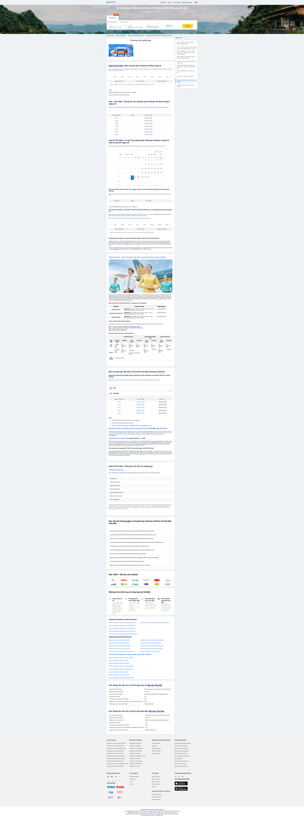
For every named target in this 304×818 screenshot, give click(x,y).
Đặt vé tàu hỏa (156, 781)
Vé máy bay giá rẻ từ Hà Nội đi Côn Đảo (119, 642)
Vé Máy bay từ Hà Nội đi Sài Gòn (115, 746)
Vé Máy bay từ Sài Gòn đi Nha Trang (116, 748)
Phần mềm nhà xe (156, 797)
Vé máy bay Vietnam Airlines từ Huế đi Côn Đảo (159, 35)
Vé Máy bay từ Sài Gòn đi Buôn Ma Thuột (117, 763)
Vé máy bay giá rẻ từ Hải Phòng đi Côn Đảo (152, 648)
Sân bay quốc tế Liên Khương (182, 756)
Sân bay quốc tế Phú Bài (181, 766)
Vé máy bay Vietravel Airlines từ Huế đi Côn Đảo (121, 666)
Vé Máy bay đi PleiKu (134, 758)
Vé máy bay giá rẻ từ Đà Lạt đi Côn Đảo (151, 642)
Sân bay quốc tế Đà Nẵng (181, 748)
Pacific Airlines (156, 753)
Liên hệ (131, 784)
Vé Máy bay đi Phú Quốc (135, 763)
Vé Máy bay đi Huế (134, 766)
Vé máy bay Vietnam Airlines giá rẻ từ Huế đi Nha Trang (123, 633)
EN (195, 2)
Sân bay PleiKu (178, 758)
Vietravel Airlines (156, 751)
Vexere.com (110, 35)
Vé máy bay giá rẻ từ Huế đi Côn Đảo (150, 651)
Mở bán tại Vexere (157, 794)
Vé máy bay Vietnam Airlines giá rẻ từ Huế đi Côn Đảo (122, 631)
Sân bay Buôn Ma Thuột (181, 753)
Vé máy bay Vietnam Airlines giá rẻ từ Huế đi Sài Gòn (122, 622)
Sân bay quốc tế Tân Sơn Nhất (183, 743)
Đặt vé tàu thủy (156, 784)
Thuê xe (170, 2)
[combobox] (109, 27)
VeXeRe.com (128, 244)
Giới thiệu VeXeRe (134, 776)
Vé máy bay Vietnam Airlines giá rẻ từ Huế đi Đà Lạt (122, 628)
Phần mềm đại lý (156, 799)
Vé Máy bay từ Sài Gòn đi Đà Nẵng (116, 756)
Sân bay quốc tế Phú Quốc (182, 761)
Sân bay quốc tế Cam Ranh (182, 751)
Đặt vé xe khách (156, 776)
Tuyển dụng (132, 779)
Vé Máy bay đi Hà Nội (135, 746)
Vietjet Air (154, 746)
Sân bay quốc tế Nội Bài (181, 746)
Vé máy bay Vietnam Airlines (136, 35)
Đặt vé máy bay (156, 779)
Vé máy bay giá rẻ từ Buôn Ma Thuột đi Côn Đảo (121, 651)
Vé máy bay (163, 2)
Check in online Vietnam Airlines (132, 326)
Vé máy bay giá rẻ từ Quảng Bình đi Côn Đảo (152, 645)
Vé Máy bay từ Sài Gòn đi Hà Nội (115, 751)
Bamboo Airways (156, 748)
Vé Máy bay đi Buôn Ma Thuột (137, 756)
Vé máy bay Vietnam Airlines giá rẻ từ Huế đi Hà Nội (122, 625)
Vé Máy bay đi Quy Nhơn (135, 761)
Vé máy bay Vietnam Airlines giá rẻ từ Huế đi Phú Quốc (155, 622)
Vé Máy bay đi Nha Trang (136, 748)
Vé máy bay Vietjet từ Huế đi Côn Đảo (118, 660)
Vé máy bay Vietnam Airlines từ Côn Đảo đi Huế (121, 669)
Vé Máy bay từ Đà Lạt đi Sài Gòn (115, 753)
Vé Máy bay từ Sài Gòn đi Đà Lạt (115, 761)
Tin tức (131, 781)
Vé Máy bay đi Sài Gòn (135, 743)
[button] (140, 531)
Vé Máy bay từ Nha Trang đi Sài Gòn (116, 743)
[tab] (112, 17)
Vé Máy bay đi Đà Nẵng (135, 751)
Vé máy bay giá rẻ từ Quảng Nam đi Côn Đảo (152, 640)
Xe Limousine (177, 2)
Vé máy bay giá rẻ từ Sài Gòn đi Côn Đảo (119, 640)
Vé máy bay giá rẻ (120, 35)
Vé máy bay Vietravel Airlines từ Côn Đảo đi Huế (121, 677)
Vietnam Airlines (156, 743)
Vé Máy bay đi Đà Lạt (135, 753)
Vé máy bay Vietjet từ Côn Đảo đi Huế (118, 671)
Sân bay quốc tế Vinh (180, 763)
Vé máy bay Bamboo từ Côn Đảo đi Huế (119, 674)
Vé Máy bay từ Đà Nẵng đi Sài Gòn (116, 758)
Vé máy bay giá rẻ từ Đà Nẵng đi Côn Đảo (119, 645)
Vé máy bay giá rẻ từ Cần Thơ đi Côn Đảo (119, 648)
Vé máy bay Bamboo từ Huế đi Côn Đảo (119, 663)
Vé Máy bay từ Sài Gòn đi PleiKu (115, 766)
